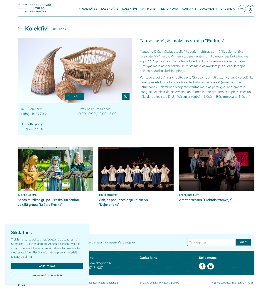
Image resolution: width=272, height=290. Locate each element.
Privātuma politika (169, 282)
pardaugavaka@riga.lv (96, 263)
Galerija (228, 8)
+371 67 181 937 (91, 267)
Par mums (148, 8)
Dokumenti (208, 8)
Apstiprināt (47, 266)
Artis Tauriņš (237, 282)
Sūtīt (243, 242)
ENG (242, 8)
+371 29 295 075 (33, 129)
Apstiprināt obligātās (47, 275)
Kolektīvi (129, 8)
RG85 (250, 282)
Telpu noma (168, 8)
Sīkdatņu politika (21, 257)
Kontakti (189, 8)
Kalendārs (109, 8)
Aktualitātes (87, 8)
